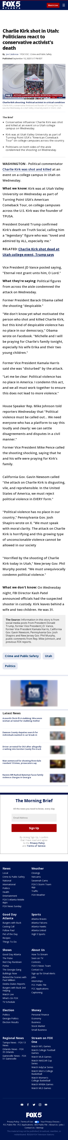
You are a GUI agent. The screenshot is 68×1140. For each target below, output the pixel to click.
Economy (36, 1018)
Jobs (33, 977)
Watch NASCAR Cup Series (41, 1062)
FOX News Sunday (12, 906)
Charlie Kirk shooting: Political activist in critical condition (34, 102)
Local (5, 872)
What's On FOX (10, 998)
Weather (37, 868)
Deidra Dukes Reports (14, 983)
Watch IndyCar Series (42, 1067)
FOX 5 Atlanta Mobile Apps (13, 901)
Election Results (11, 1022)
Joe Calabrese (12, 54)
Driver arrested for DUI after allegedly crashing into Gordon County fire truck (22, 748)
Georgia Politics (11, 1018)
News (6, 868)
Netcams (36, 876)
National (7, 880)
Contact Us (37, 969)
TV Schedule (9, 1001)
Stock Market (38, 1026)
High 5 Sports (38, 934)
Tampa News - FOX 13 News (14, 1044)
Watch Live (53, 5)
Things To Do (10, 941)
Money (36, 1010)
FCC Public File (38, 984)
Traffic (34, 891)
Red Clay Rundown (12, 961)
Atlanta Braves (38, 918)
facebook (28, 1104)
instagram (40, 1104)
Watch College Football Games (43, 1051)
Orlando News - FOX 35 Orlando (13, 1050)
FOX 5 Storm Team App (41, 886)
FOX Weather (38, 894)
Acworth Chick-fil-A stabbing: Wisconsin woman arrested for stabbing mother (22, 719)
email (46, 1104)
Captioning (36, 992)
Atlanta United (38, 930)
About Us (38, 950)
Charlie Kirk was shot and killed (27, 169)
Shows (7, 950)
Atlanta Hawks (38, 926)
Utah (48, 656)
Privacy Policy (37, 843)
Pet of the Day (10, 934)
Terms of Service (36, 845)
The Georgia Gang (12, 969)
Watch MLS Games (41, 1088)
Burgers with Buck (12, 922)
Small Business (39, 1029)
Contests (36, 961)
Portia (6, 965)
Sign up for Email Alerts (43, 973)
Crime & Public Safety (14, 876)
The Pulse (8, 958)
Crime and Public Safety (41, 54)
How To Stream (39, 954)
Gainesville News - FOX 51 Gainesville (14, 1057)
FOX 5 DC (25, 54)
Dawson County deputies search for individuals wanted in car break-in (20, 733)
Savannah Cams (39, 880)
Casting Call (8, 926)
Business (36, 1022)
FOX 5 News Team (41, 965)
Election (8, 1010)
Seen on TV (37, 958)
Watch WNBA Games (42, 1084)
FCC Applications (40, 988)
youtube (22, 1104)
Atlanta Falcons (39, 922)
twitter (34, 1104)
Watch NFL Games (41, 1046)
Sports (36, 914)
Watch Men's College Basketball (42, 1072)
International (9, 884)
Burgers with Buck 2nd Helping (14, 989)
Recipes (6, 937)
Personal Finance (40, 1014)
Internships (37, 981)
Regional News (13, 1038)
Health (6, 891)
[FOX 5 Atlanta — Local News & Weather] (12, 5)
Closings (35, 872)
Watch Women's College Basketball (40, 1079)
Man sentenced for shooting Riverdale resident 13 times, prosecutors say (22, 762)
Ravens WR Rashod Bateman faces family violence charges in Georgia (23, 776)
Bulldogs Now (10, 973)
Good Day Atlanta (9, 916)
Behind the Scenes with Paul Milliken (14, 979)
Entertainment (10, 895)
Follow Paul (8, 930)
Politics (10, 666)
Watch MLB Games (41, 1056)
